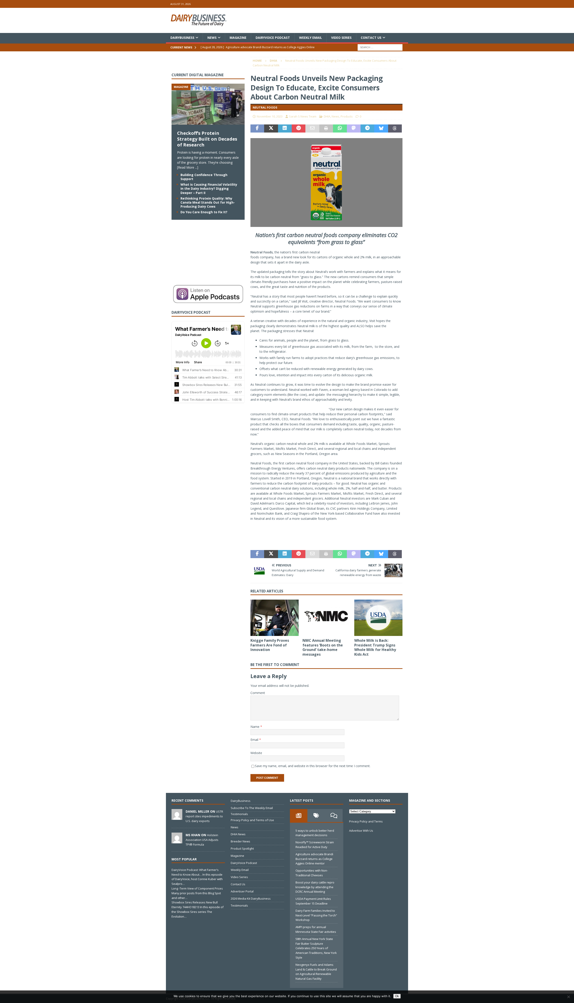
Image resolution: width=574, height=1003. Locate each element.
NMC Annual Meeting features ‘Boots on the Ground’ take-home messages (322, 647)
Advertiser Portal (242, 891)
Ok (397, 996)
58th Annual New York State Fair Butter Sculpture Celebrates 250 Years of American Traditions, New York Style (316, 948)
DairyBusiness (182, 37)
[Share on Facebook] (257, 128)
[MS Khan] (177, 841)
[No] (568, 996)
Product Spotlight (242, 848)
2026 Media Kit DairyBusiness (251, 898)
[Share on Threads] (395, 128)
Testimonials (239, 814)
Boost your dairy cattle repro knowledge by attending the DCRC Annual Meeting (315, 887)
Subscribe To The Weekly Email (252, 808)
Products (347, 116)
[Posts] (298, 815)
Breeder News (240, 841)
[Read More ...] (187, 167)
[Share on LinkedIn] (285, 128)
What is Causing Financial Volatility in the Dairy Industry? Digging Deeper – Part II (208, 188)
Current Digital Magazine (198, 74)
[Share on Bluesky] (381, 128)
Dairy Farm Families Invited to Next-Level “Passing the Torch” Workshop (316, 915)
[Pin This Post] (298, 128)
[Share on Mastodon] (354, 128)
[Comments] (334, 815)
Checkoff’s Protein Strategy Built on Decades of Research (207, 139)
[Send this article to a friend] (312, 128)
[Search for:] (380, 47)
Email (254, 740)
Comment (257, 693)
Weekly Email (310, 37)
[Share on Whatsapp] (340, 128)
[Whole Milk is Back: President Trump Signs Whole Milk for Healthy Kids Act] (378, 618)
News (212, 37)
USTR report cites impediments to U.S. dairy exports (204, 816)
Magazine (238, 37)
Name (255, 727)
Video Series (341, 37)
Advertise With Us (361, 831)
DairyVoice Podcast (273, 37)
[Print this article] (326, 128)
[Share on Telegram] (367, 128)
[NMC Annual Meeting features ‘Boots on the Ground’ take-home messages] (326, 618)
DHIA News (238, 834)
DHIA (327, 116)
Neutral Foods (261, 252)
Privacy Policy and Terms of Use (252, 820)
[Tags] (316, 815)
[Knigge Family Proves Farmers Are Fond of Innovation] (274, 618)
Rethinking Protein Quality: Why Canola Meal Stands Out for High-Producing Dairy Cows (207, 202)
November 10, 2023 (270, 116)
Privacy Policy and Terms (366, 821)
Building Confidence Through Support (203, 177)
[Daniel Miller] (177, 817)
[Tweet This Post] (271, 128)
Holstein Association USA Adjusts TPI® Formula (202, 839)
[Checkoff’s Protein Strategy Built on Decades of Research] (208, 122)
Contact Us (371, 37)
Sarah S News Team (302, 116)
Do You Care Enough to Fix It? (203, 212)
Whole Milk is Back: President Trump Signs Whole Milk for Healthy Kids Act (375, 647)
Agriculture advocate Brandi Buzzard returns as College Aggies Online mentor (314, 859)
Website (256, 753)
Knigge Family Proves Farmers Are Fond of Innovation (269, 645)
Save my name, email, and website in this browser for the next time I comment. (312, 766)
